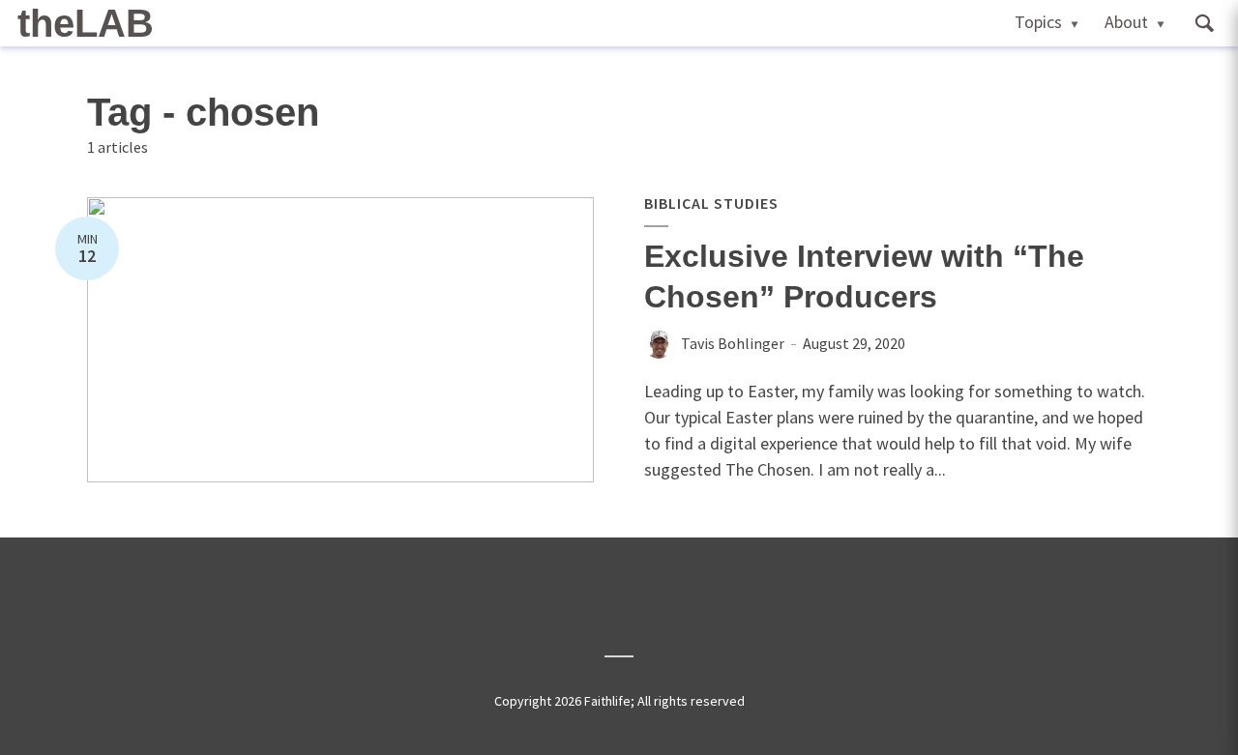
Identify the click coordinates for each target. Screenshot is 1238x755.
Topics (1038, 22)
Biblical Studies (711, 203)
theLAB (85, 23)
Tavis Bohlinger (732, 343)
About (1126, 22)
